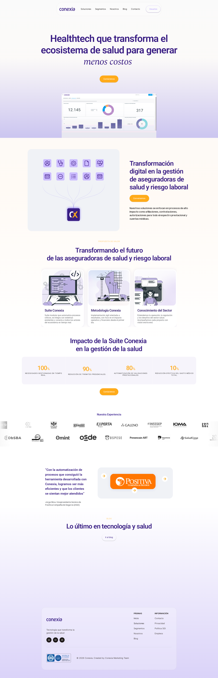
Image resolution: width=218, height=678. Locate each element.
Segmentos (139, 628)
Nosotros (138, 633)
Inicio (136, 618)
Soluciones (139, 623)
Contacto (159, 618)
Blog (136, 638)
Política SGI (160, 628)
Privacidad (160, 623)
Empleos (159, 633)
